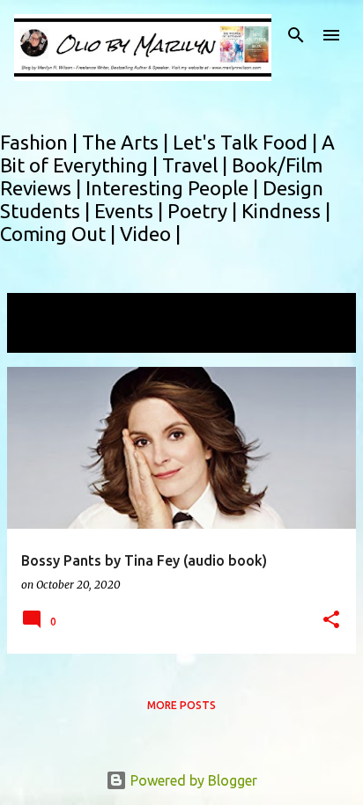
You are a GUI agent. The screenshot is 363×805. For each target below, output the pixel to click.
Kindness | (285, 211)
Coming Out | (60, 234)
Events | (130, 211)
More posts (181, 705)
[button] (331, 621)
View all (44, 336)
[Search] (296, 35)
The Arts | (127, 142)
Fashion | (41, 142)
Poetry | (204, 211)
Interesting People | (174, 188)
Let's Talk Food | (247, 142)
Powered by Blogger (192, 780)
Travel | (197, 165)
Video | (150, 234)
